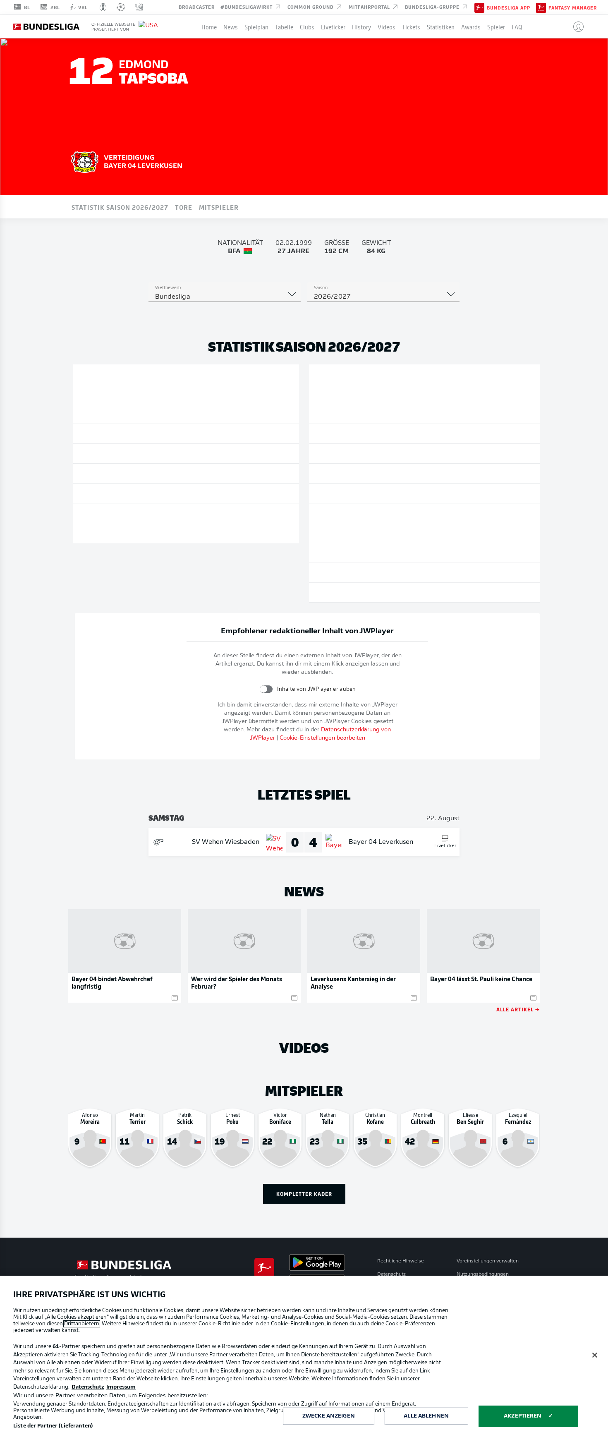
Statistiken (441, 26)
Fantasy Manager (572, 7)
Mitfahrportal (370, 6)
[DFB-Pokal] (103, 7)
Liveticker (333, 26)
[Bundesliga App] (479, 7)
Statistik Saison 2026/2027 (120, 206)
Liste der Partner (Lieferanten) (53, 1426)
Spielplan (256, 26)
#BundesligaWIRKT (247, 6)
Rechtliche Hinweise (400, 1261)
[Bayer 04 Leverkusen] (84, 160)
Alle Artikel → (518, 1009)
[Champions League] (121, 7)
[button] (575, 26)
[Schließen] (595, 1355)
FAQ (517, 26)
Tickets (411, 26)
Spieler (496, 26)
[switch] (266, 689)
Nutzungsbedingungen (483, 1274)
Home (209, 26)
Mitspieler (219, 206)
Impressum (121, 1387)
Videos (386, 26)
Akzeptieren (522, 1416)
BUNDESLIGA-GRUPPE (433, 6)
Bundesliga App (508, 7)
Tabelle (284, 26)
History (361, 26)
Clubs (307, 26)
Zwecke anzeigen (328, 1416)
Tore (183, 206)
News (230, 26)
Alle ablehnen (426, 1416)
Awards (471, 26)
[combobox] (224, 297)
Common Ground (311, 6)
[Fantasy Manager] (541, 7)
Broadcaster (197, 6)
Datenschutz (391, 1274)
